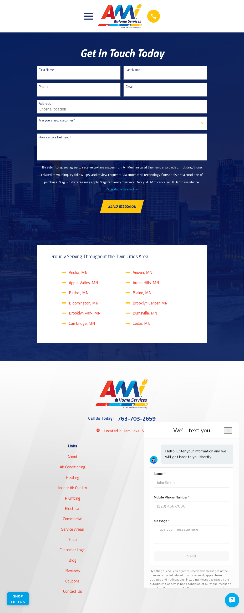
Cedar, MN (142, 323)
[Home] (120, 16)
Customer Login (73, 550)
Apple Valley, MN (83, 283)
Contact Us (72, 591)
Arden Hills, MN (146, 283)
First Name (46, 70)
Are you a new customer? (57, 120)
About (72, 457)
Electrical (72, 508)
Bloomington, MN (84, 303)
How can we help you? (55, 137)
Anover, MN (142, 272)
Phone (43, 87)
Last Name (133, 70)
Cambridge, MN (82, 323)
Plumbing (72, 498)
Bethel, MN (79, 293)
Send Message (122, 206)
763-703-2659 (136, 418)
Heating (72, 477)
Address (45, 104)
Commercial (72, 519)
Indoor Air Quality (72, 488)
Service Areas (72, 529)
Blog (72, 560)
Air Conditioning (72, 467)
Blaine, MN (142, 293)
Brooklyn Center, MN (150, 303)
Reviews (72, 570)
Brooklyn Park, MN (85, 313)
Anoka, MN (78, 272)
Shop (72, 539)
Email (129, 87)
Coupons (72, 581)
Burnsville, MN (145, 313)
